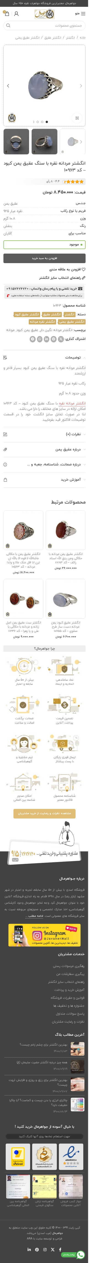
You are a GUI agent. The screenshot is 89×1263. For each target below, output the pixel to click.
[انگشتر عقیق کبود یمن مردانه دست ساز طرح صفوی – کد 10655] (65, 598)
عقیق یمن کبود (27, 330)
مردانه (10, 330)
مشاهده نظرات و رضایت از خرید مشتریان (44, 813)
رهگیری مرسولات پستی (68, 966)
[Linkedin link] (46, 339)
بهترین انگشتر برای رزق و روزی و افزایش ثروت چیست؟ (38, 1082)
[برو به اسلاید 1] (47, 122)
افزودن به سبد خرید (44, 258)
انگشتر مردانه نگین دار (56, 330)
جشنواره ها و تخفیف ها (68, 1005)
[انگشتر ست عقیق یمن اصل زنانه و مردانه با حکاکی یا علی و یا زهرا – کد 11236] (23, 598)
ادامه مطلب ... (34, 916)
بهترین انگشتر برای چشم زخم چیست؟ (43, 1044)
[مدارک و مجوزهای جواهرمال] (71, 1186)
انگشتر (70, 37)
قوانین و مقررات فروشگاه (67, 998)
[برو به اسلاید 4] (33, 122)
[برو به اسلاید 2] (42, 122)
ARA (29, 1238)
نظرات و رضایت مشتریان (68, 1021)
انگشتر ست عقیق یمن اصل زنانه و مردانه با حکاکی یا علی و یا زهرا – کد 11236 (23, 627)
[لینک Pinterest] (54, 339)
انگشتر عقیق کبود (27, 314)
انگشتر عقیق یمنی (27, 37)
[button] (81, 85)
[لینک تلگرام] (33, 339)
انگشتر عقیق (52, 37)
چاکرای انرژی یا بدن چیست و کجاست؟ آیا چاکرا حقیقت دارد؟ (38, 1102)
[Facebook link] (60, 1249)
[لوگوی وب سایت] (44, 13)
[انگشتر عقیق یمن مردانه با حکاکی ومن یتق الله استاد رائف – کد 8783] (65, 530)
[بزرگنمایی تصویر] (77, 118)
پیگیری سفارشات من (70, 974)
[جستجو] (8, 25)
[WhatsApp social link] (39, 339)
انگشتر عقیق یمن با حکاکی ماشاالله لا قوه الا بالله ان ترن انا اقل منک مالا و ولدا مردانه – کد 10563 (23, 560)
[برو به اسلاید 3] (38, 122)
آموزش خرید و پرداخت (69, 990)
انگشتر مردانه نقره (72, 403)
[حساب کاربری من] (16, 13)
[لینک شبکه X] (61, 339)
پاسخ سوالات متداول (70, 1013)
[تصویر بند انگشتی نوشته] (77, 1049)
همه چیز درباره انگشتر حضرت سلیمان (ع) (42, 1062)
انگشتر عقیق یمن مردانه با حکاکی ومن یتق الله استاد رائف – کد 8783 (66, 558)
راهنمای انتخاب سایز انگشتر (66, 982)
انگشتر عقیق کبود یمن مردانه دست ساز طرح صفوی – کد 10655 (65, 627)
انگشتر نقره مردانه (42, 322)
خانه (83, 37)
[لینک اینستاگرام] (45, 1249)
